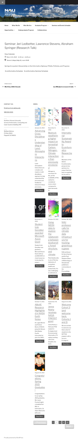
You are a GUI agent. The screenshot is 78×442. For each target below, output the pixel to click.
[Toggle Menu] (2, 2)
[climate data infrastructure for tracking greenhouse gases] (67, 217)
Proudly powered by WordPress (13, 437)
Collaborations (42, 30)
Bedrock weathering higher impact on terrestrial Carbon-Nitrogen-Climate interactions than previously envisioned (53, 150)
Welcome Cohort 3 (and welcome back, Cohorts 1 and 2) (66, 313)
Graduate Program (41, 25)
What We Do (16, 25)
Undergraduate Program (26, 30)
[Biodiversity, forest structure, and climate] (53, 217)
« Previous (40, 422)
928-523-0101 (8, 112)
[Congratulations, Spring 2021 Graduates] (40, 370)
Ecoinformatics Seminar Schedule (36, 71)
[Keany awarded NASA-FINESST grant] (53, 299)
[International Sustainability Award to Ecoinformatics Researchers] (67, 125)
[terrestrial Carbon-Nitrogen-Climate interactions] (53, 125)
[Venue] (6, 60)
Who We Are (27, 25)
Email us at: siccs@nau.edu (12, 108)
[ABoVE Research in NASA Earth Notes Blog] (40, 299)
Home (6, 25)
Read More (39, 190)
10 (67, 422)
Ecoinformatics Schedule (14, 71)
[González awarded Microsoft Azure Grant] (40, 217)
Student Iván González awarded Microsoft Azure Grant (39, 233)
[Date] (6, 57)
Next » (69, 426)
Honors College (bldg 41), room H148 (18, 60)
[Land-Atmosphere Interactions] (40, 125)
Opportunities (9, 30)
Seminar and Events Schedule (61, 25)
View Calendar (10, 54)
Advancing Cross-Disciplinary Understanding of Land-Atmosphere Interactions (40, 145)
